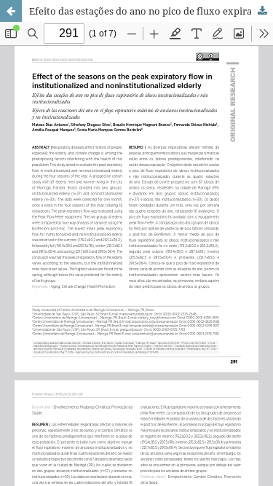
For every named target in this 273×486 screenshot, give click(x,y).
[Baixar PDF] (262, 11)
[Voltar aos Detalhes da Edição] (11, 11)
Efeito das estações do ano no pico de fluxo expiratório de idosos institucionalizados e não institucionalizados (151, 10)
